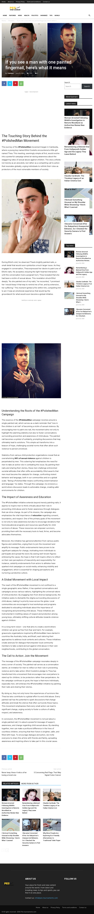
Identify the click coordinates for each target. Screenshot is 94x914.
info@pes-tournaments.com (46, 898)
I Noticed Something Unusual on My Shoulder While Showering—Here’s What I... (83, 297)
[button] (89, 15)
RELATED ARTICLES (10, 784)
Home (4, 2)
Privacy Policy (20, 2)
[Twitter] (9, 83)
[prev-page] (3, 850)
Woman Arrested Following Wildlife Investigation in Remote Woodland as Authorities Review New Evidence (76, 123)
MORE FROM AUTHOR (29, 784)
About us (11, 2)
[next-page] (7, 850)
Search (67, 82)
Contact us (46, 2)
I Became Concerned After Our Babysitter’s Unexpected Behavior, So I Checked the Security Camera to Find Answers (76, 229)
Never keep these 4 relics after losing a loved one (14, 773)
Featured (12, 15)
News (20, 15)
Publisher (11, 73)
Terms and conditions (34, 2)
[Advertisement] (31, 110)
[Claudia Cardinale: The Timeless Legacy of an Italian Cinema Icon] (52, 795)
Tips (51, 15)
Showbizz (43, 15)
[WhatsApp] (21, 83)
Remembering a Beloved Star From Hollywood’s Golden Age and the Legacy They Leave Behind (31, 808)
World (57, 15)
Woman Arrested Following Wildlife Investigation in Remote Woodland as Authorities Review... (83, 256)
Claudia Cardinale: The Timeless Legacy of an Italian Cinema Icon (51, 805)
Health (26, 15)
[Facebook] (4, 83)
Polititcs (34, 15)
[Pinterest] (15, 83)
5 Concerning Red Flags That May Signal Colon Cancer (47, 773)
